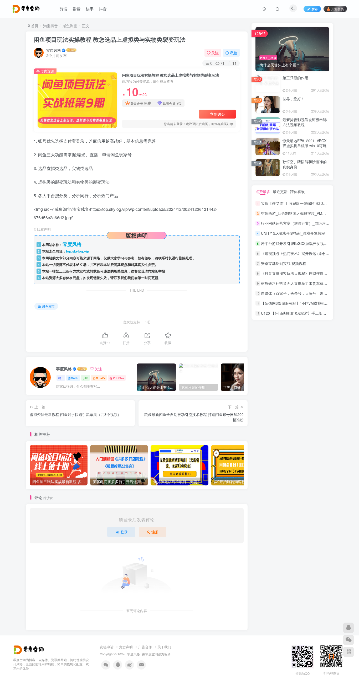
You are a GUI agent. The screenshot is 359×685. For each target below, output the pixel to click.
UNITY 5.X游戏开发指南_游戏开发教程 (293, 233)
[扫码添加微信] (348, 640)
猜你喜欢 (297, 191)
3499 (75, 378)
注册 (155, 531)
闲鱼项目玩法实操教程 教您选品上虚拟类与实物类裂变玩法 (110, 39)
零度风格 (53, 50)
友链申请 (107, 646)
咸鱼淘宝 (70, 25)
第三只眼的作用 (295, 77)
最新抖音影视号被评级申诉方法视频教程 (305, 122)
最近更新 (280, 191)
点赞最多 (262, 191)
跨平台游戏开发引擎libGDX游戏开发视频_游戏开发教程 (306, 243)
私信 (233, 52)
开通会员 (337, 9)
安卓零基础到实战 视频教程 (283, 263)
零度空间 (151, 654)
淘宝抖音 (50, 25)
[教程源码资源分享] (29, 649)
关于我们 (164, 646)
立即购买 (217, 114)
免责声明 (126, 646)
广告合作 (145, 646)
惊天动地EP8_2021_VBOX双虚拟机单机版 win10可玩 (304, 143)
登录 (124, 531)
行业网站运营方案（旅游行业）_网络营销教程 (299, 223)
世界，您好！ (294, 98)
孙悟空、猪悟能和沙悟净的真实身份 (305, 164)
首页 (34, 25)
